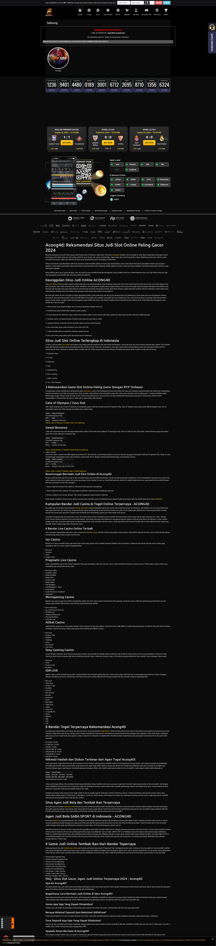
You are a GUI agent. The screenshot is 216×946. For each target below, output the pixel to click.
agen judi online (70, 806)
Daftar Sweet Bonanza (54, 450)
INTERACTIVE (146, 14)
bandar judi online (81, 508)
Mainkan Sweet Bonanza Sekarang (75, 450)
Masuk (159, 3)
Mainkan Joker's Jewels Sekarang (74, 471)
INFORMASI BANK (101, 211)
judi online (53, 284)
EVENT (166, 14)
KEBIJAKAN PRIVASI (133, 211)
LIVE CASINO (108, 14)
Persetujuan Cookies (129, 940)
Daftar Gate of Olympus (54, 423)
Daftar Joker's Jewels (53, 471)
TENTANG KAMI (59, 211)
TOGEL (89, 14)
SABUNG (127, 14)
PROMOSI (156, 14)
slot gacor (87, 391)
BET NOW (67, 143)
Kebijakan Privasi (13, 943)
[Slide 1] (105, 148)
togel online (105, 731)
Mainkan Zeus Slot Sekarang (74, 423)
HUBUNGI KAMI (117, 211)
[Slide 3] (108, 148)
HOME (80, 14)
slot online (66, 344)
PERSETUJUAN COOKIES (153, 211)
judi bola (57, 820)
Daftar (167, 3)
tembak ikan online (71, 848)
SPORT (118, 14)
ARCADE (136, 14)
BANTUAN (73, 211)
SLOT (98, 14)
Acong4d (116, 255)
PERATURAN (85, 211)
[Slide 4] (110, 148)
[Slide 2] (107, 148)
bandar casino (92, 532)
